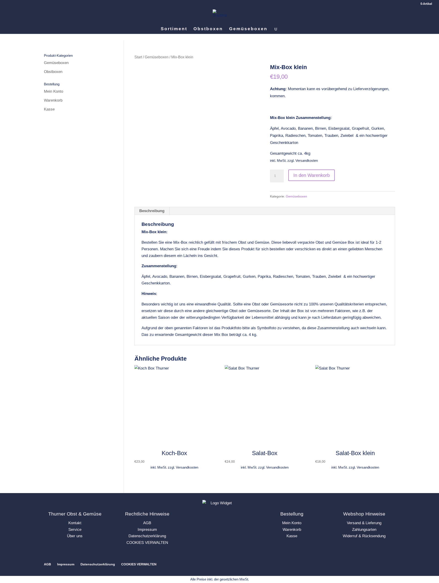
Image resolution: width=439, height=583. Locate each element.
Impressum (147, 529)
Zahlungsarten (364, 529)
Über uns (75, 536)
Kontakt (74, 523)
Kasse (49, 109)
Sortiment (174, 29)
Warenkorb (53, 100)
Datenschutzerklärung (147, 536)
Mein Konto (53, 91)
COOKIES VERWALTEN (147, 542)
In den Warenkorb (311, 175)
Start (138, 57)
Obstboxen (208, 29)
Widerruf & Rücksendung (364, 536)
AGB (147, 523)
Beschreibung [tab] (151, 211)
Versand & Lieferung (364, 523)
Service (74, 529)
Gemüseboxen (248, 29)
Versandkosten (306, 160)
